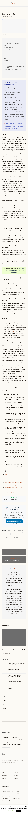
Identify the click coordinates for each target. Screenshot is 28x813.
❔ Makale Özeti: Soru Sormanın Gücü (12, 43)
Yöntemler (4, 778)
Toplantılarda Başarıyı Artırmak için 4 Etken (12, 560)
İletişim (9, 11)
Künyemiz (16, 775)
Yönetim (4, 11)
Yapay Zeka (4, 775)
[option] (14, 641)
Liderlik (13, 11)
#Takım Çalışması (6, 537)
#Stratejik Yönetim (16, 744)
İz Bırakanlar (5, 712)
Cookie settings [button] (11, 810)
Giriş (5, 45)
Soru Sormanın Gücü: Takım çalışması (11, 51)
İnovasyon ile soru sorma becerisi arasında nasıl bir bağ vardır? (14, 67)
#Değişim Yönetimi (6, 737)
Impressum (16, 778)
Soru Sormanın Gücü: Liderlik (9, 47)
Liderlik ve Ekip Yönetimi (17, 497)
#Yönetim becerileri (15, 537)
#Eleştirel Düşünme (11, 530)
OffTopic (5, 719)
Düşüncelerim (5, 781)
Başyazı (4, 700)
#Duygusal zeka (13, 739)
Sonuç (5, 58)
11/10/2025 (11, 16)
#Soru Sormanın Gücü (20, 535)
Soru (3, 283)
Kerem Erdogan (5, 16)
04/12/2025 (11, 653)
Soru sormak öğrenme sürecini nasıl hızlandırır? (14, 76)
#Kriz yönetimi (14, 742)
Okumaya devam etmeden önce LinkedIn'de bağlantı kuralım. (15, 270)
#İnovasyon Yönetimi (6, 532)
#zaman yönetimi (6, 746)
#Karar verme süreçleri (17, 532)
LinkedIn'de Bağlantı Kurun (14, 521)
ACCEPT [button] (18, 810)
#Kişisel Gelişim (5, 742)
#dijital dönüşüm (15, 737)
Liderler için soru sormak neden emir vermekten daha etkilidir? (14, 64)
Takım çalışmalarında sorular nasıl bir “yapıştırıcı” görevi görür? (14, 70)
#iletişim (20, 739)
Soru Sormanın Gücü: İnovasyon (9, 49)
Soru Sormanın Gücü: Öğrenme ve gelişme (11, 53)
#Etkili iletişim (20, 530)
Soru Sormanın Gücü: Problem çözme (10, 56)
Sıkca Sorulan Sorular (8, 60)
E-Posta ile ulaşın (16, 523)
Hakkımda (16, 772)
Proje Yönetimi (6, 723)
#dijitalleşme (5, 739)
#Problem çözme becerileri (8, 535)
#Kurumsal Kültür (6, 744)
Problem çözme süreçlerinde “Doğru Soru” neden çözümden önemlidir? (14, 73)
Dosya (4, 704)
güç (14, 331)
